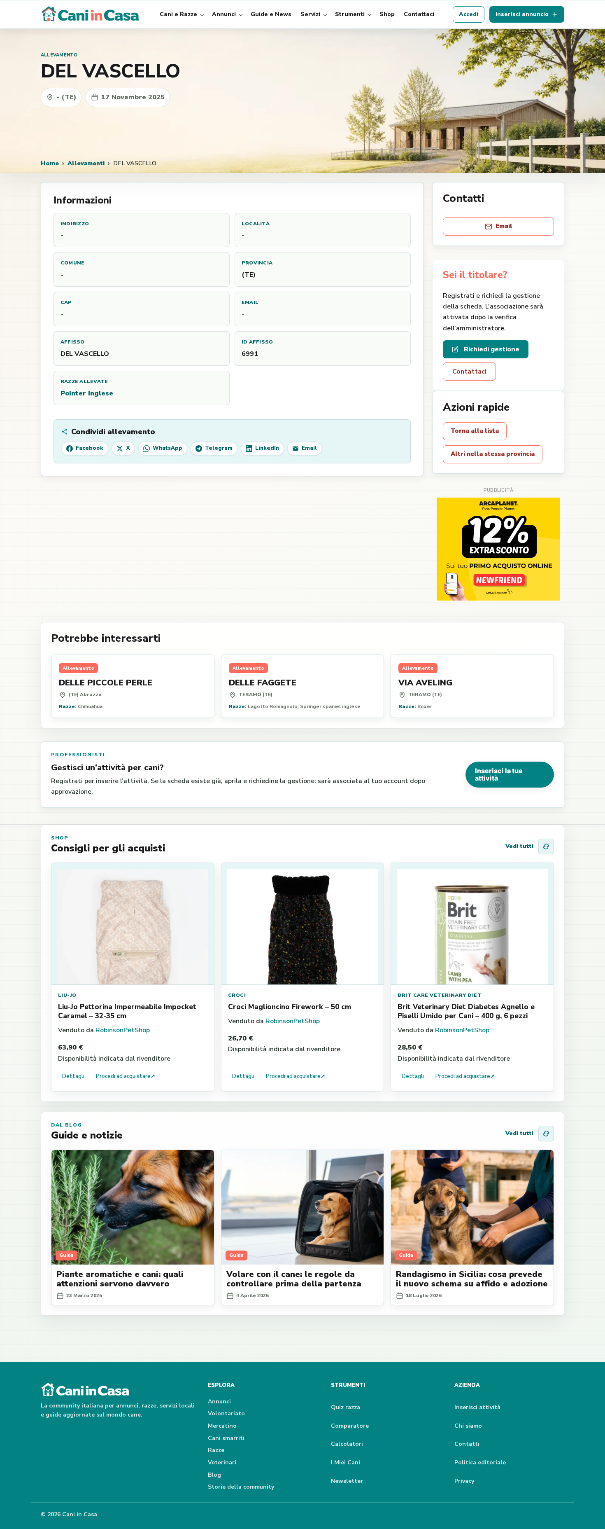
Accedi (468, 14)
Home (50, 163)
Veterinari (222, 1462)
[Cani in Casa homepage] (91, 14)
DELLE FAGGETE (262, 682)
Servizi (310, 14)
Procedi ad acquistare (125, 1076)
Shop (387, 14)
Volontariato (226, 1413)
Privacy (464, 1481)
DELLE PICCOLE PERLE (105, 682)
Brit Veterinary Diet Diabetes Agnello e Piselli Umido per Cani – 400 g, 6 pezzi (466, 1011)
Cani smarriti (226, 1438)
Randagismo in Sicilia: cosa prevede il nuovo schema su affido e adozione (472, 1279)
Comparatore (350, 1426)
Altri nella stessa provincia (493, 454)
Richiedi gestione (491, 349)
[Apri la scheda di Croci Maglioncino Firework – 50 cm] (302, 924)
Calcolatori (347, 1444)
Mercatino (222, 1426)
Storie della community (241, 1487)
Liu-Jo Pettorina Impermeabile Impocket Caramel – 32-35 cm (127, 1011)
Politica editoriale (480, 1462)
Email (504, 226)
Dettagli (73, 1076)
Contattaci (419, 14)
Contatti (466, 1444)
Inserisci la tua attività (498, 774)
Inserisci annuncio (522, 14)
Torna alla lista (475, 431)
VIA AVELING (425, 682)
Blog (214, 1475)
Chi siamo (468, 1426)
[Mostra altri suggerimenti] (546, 846)
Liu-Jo (67, 995)
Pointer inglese (86, 393)
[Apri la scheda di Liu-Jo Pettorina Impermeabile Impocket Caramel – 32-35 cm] (132, 924)
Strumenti (350, 14)
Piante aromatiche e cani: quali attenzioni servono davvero (120, 1279)
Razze (216, 1450)
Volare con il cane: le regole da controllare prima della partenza (293, 1279)
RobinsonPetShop (122, 1030)
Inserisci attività (477, 1407)
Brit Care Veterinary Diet (440, 995)
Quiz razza (345, 1407)
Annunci (224, 14)
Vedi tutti (519, 846)
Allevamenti (86, 163)
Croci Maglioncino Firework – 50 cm (289, 1007)
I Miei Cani (345, 1462)
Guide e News (271, 14)
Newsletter (347, 1481)
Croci (237, 995)
